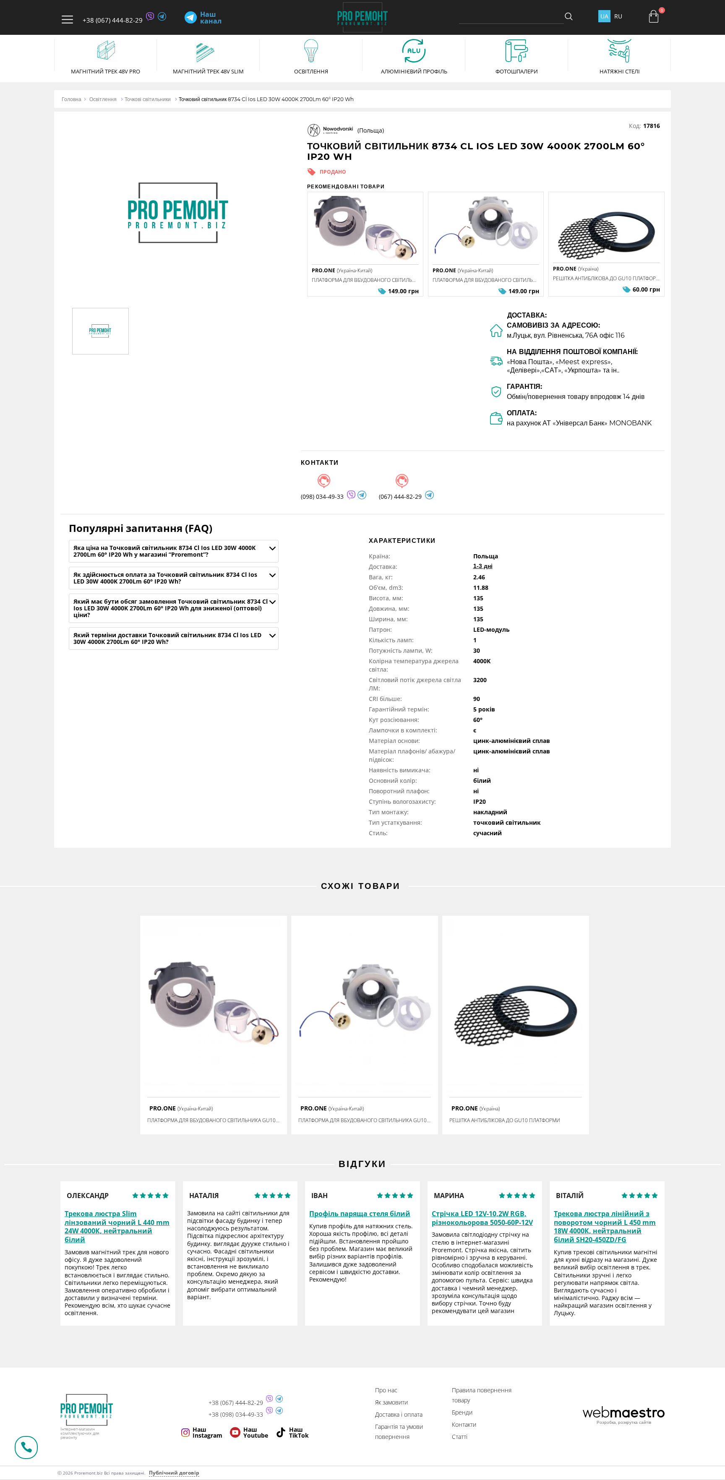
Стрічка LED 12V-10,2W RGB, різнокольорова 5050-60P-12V (482, 1218)
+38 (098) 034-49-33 (236, 1414)
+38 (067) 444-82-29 (113, 20)
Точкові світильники (148, 99)
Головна (71, 99)
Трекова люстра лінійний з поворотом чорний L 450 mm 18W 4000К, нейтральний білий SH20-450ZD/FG (605, 1226)
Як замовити (391, 1402)
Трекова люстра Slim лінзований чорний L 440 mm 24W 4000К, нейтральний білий (117, 1226)
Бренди (462, 1412)
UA (604, 16)
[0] (653, 16)
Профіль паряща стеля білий (359, 1213)
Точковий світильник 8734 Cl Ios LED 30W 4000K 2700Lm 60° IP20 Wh (266, 99)
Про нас (386, 1390)
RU (618, 16)
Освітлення (103, 99)
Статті (459, 1437)
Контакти (464, 1424)
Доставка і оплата (398, 1414)
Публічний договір (174, 1472)
